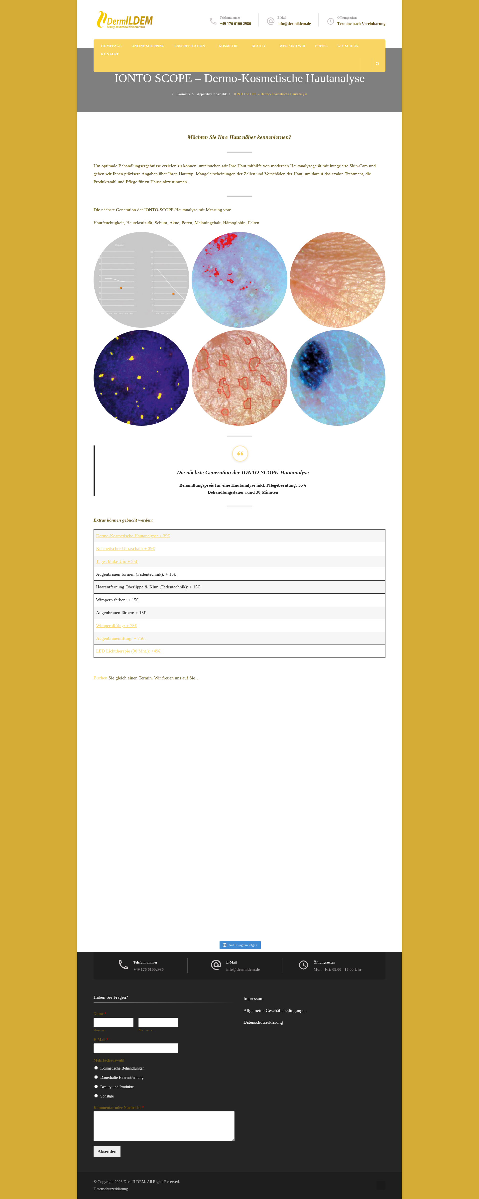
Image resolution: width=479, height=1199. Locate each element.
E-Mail (101, 1039)
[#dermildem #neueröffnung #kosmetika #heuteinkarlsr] (362, 867)
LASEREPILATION (189, 46)
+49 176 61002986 (148, 969)
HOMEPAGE (111, 46)
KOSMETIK (228, 46)
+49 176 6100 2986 (235, 23)
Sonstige (107, 1096)
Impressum (253, 998)
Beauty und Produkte (117, 1087)
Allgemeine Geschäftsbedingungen (275, 1010)
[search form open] (377, 63)
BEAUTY (258, 46)
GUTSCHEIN (348, 46)
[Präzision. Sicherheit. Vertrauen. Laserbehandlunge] (362, 727)
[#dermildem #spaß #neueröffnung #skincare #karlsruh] (117, 914)
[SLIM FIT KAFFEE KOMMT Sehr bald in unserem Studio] (117, 867)
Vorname (99, 1030)
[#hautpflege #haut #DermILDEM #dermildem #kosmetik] (362, 821)
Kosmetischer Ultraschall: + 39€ (125, 548)
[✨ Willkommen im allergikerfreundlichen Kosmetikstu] (280, 821)
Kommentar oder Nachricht (119, 1107)
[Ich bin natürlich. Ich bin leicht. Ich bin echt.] (280, 727)
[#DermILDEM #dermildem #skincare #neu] (199, 914)
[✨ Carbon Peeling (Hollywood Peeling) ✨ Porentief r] (199, 727)
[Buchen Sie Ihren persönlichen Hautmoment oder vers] (199, 821)
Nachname (145, 1030)
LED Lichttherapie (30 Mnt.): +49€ (128, 651)
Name (100, 1014)
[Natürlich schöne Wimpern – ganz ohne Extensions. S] (199, 774)
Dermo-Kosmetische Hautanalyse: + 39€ (133, 535)
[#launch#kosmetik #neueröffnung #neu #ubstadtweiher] (280, 914)
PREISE (321, 46)
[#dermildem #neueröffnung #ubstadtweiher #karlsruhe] (199, 867)
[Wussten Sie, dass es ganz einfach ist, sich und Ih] (280, 774)
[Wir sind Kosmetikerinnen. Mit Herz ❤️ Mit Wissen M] (117, 727)
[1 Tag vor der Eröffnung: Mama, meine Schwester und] (362, 774)
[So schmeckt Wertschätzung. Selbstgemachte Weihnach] (117, 774)
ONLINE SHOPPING (147, 46)
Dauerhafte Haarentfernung (121, 1077)
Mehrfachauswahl (109, 1060)
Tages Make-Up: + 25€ (117, 561)
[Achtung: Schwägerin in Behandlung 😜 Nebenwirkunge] (117, 821)
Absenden (107, 1151)
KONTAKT (110, 54)
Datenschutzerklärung (263, 1022)
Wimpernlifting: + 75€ (116, 625)
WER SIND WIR (292, 46)
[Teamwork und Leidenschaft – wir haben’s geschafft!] (362, 914)
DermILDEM (134, 1182)
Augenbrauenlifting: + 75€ (120, 638)
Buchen (101, 677)
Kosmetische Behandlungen (122, 1068)
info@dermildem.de (294, 23)
